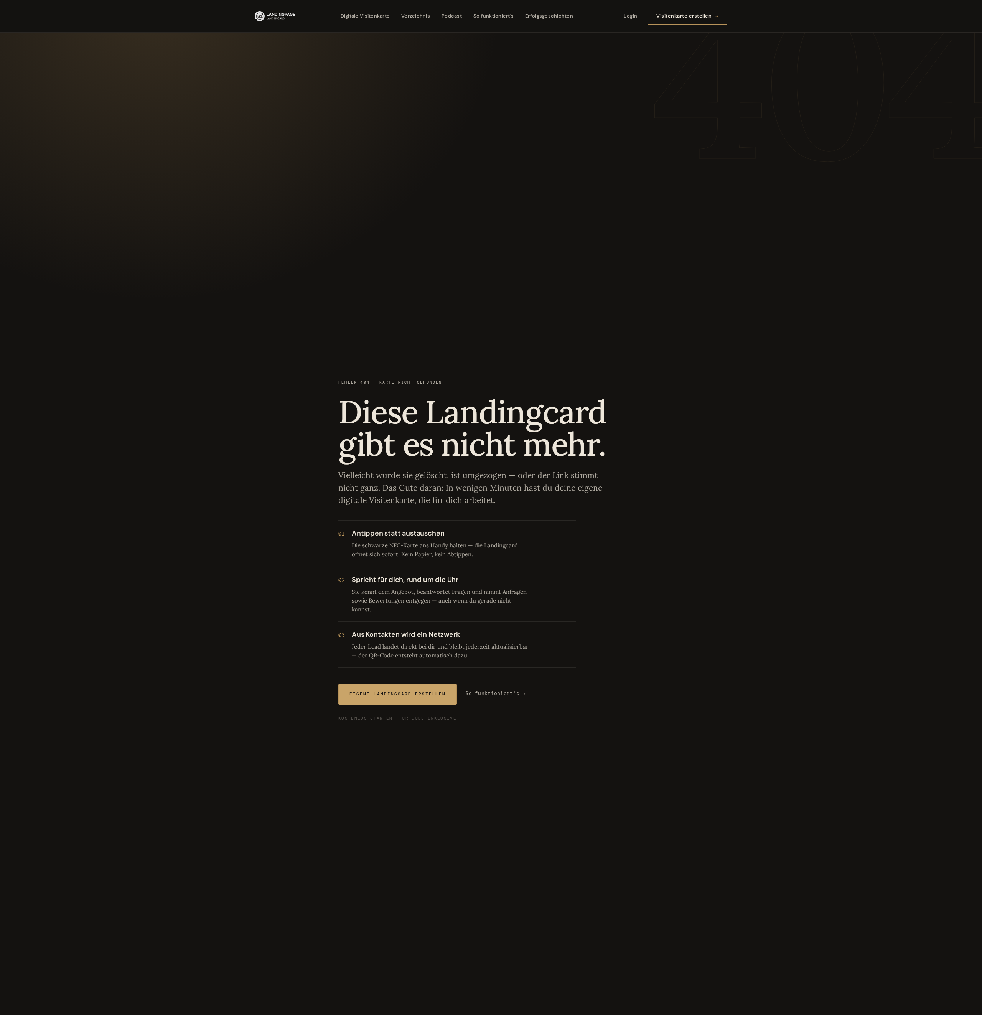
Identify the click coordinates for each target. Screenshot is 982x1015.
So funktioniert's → (495, 693)
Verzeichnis (415, 16)
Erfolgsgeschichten (549, 16)
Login (631, 16)
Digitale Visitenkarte (365, 16)
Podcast (452, 16)
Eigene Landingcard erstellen (397, 694)
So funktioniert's (493, 16)
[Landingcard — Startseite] (275, 16)
